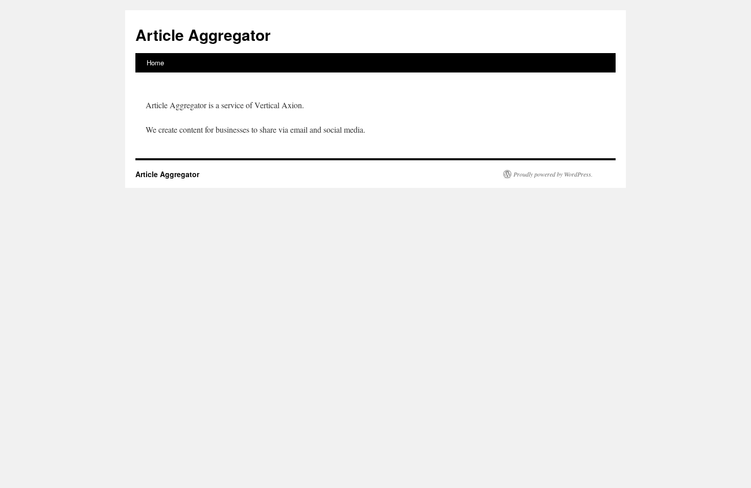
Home (155, 62)
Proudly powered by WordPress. (553, 174)
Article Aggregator (203, 34)
